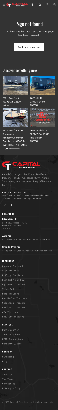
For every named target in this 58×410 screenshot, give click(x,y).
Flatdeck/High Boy (13, 279)
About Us (7, 374)
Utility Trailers (12, 275)
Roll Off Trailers (13, 316)
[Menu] (3, 5)
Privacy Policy (11, 388)
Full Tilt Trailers (13, 307)
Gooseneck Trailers (13, 302)
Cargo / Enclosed (12, 266)
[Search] (40, 4)
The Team (7, 379)
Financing (8, 356)
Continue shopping (29, 47)
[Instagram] (4, 205)
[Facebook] (11, 205)
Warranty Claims (12, 343)
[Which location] (32, 4)
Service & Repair (12, 334)
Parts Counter (10, 329)
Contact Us (8, 383)
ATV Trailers (10, 312)
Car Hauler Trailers (14, 298)
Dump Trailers (10, 293)
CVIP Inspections (12, 339)
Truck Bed (8, 289)
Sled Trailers (10, 270)
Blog (4, 361)
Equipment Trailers (13, 284)
